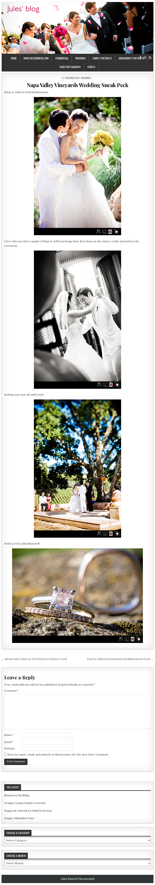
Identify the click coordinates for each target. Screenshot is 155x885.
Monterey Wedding (16, 795)
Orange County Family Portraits (25, 803)
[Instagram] (145, 58)
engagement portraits (131, 58)
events (91, 67)
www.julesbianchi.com (35, 58)
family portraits (102, 58)
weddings (80, 58)
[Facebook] (140, 58)
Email (9, 742)
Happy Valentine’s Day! (19, 818)
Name (9, 734)
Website (9, 748)
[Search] (150, 58)
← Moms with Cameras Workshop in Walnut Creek (34, 659)
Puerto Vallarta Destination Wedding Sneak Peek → (120, 659)
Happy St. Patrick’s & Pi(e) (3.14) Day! (28, 810)
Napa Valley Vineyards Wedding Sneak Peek (77, 84)
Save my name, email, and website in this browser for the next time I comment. (58, 754)
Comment (11, 690)
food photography (70, 67)
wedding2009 (72, 78)
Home (14, 58)
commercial (61, 58)
